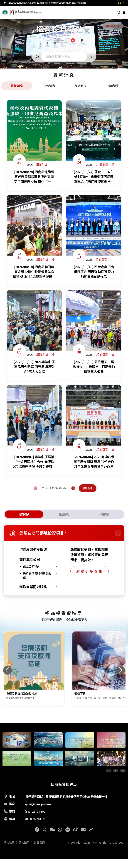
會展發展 (80, 85)
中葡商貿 (112, 85)
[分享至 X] (44, 829)
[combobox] (65, 56)
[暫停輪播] (115, 770)
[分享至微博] (75, 829)
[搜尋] (119, 12)
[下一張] (120, 670)
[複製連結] (91, 829)
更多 (119, 3)
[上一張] (7, 670)
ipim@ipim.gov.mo (38, 804)
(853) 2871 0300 (35, 811)
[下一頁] (73, 488)
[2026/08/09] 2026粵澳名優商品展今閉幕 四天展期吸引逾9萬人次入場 (37, 3)
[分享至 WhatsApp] (60, 829)
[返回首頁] (8, 12)
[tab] (24, 514)
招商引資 (49, 85)
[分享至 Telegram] (67, 829)
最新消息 (16, 85)
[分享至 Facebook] (37, 829)
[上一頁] (35, 488)
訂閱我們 (39, 842)
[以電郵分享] (83, 829)
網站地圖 (9, 842)
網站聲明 (24, 842)
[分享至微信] (52, 829)
